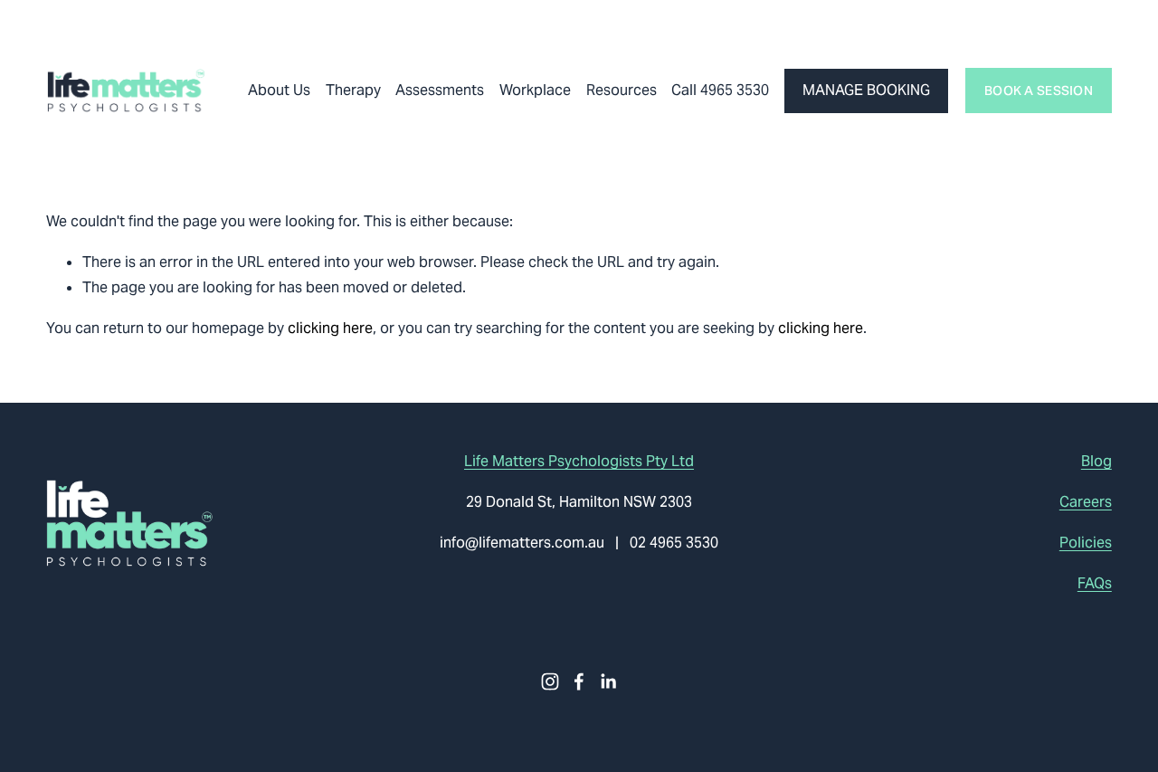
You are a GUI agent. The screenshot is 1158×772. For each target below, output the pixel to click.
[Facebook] (579, 681)
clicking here (330, 328)
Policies (1085, 542)
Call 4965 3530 (720, 90)
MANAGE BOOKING (866, 90)
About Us (279, 90)
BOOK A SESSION (1038, 90)
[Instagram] (550, 681)
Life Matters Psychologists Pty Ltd (579, 461)
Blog (1096, 461)
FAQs (1094, 583)
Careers (1085, 501)
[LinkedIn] (608, 681)
